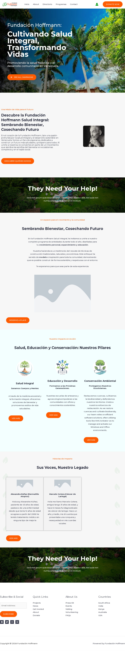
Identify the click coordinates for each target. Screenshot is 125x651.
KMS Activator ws (103, 421)
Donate (36, 615)
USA (100, 615)
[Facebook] (2, 622)
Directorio (47, 4)
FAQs (68, 615)
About (36, 4)
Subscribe (8, 614)
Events (69, 606)
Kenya (101, 609)
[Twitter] (7, 622)
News (35, 606)
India (100, 606)
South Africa (104, 603)
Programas (61, 4)
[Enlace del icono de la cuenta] (96, 4)
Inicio (26, 4)
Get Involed (38, 609)
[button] (113, 4)
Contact (74, 4)
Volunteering (72, 612)
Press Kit (70, 603)
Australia (102, 612)
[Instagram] (12, 622)
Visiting (69, 609)
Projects (37, 603)
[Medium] (17, 622)
